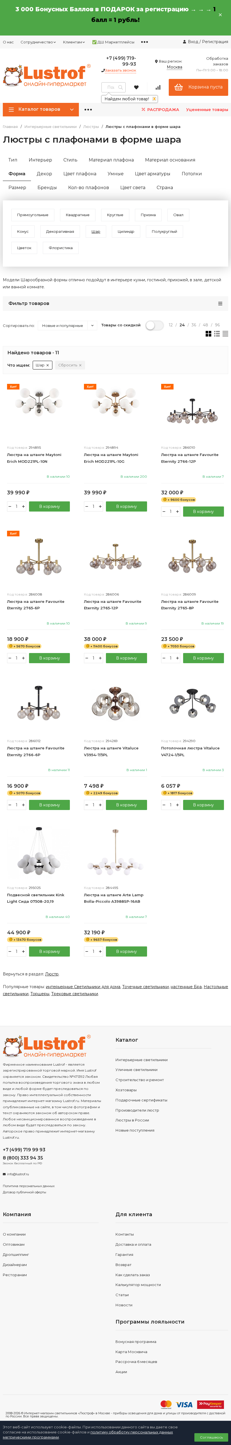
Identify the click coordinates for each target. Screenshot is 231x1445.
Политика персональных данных (29, 1186)
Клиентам (72, 42)
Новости (123, 1305)
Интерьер (40, 160)
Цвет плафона (79, 173)
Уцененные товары (207, 109)
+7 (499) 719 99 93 (24, 1149)
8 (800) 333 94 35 (23, 1158)
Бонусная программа (135, 1341)
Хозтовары (126, 1090)
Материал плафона (111, 160)
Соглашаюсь (211, 1437)
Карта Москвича (131, 1351)
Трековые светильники (74, 993)
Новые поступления (134, 1130)
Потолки (192, 173)
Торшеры (39, 993)
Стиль (70, 160)
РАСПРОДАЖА (162, 109)
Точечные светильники (145, 986)
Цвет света (132, 187)
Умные (116, 173)
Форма (16, 173)
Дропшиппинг (16, 1254)
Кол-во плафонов (88, 187)
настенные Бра (186, 986)
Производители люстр (137, 1110)
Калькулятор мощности (138, 1284)
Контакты (124, 1234)
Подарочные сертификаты (141, 1100)
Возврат (123, 1264)
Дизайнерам (15, 1264)
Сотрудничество (37, 42)
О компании (14, 1234)
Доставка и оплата (133, 1244)
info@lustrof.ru (18, 1174)
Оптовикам (14, 1244)
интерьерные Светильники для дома (83, 986)
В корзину (49, 506)
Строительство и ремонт (139, 1079)
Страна (165, 187)
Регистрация (215, 41)
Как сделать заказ (132, 1275)
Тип (12, 160)
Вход (193, 41)
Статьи (122, 1295)
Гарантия (124, 1254)
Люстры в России (132, 1120)
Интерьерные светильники (51, 127)
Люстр (52, 974)
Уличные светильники (136, 1069)
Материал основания (170, 160)
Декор (44, 173)
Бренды (47, 187)
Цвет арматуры (152, 173)
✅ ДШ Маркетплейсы (113, 42)
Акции (121, 1371)
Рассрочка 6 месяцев (136, 1361)
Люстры (91, 127)
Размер (17, 187)
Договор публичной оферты (24, 1192)
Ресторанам (15, 1275)
